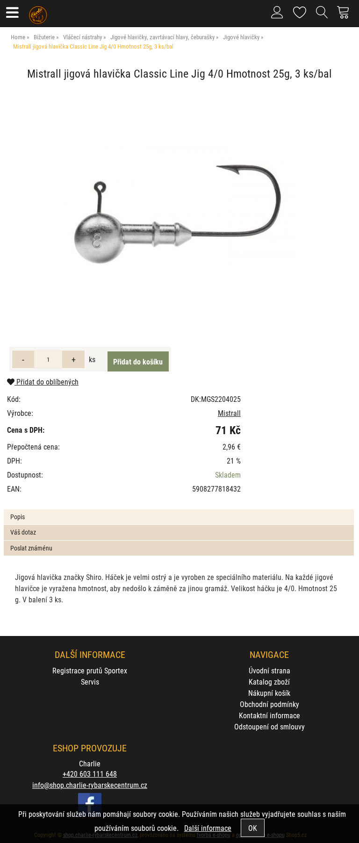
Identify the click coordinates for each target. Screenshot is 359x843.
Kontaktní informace (269, 715)
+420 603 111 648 (90, 774)
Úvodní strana (269, 670)
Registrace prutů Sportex (89, 670)
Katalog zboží (269, 681)
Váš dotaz (23, 532)
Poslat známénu (31, 547)
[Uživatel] (300, 10)
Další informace (207, 828)
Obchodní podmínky (269, 704)
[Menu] (12, 13)
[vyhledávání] (322, 16)
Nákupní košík (269, 693)
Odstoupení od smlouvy (269, 726)
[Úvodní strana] (38, 11)
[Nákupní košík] (345, 16)
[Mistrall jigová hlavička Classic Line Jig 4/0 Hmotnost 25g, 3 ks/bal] (179, 206)
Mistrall (229, 413)
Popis (17, 516)
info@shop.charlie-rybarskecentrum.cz (89, 785)
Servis (90, 681)
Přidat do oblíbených (46, 381)
